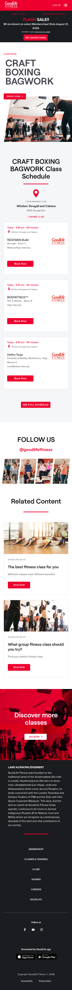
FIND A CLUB (18, 14)
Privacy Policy (45, 981)
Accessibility (26, 981)
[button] (65, 5)
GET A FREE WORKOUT (54, 14)
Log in (56, 5)
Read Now (19, 585)
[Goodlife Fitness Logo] (11, 5)
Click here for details (42, 32)
